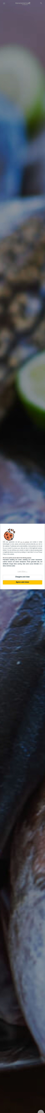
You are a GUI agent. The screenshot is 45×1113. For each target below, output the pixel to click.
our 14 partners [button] (24, 542)
